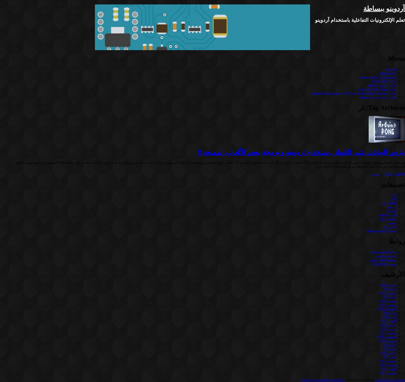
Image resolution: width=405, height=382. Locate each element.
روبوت (392, 222)
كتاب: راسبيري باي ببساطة (378, 97)
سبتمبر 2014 (388, 333)
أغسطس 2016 (387, 309)
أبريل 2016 (389, 317)
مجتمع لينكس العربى (382, 260)
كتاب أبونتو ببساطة (383, 252)
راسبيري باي (388, 218)
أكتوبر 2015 (389, 321)
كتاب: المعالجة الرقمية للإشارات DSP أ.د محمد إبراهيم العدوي (354, 93)
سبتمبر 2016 (388, 305)
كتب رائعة (390, 226)
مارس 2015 (388, 325)
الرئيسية (391, 69)
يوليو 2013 (390, 345)
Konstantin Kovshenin (390, 380)
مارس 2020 (388, 285)
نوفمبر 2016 (388, 301)
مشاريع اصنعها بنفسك (381, 230)
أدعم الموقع (388, 73)
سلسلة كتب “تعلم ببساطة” (378, 77)
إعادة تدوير (389, 202)
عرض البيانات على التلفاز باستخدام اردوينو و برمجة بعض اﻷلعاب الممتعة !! (301, 152)
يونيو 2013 (390, 349)
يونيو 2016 (390, 313)
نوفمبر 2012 (388, 365)
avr (394, 194)
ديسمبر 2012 (388, 361)
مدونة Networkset (384, 264)
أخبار (393, 198)
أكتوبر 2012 (389, 369)
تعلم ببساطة (388, 214)
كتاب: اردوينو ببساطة (382, 85)
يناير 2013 (390, 357)
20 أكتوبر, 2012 (394, 174)
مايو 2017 (390, 297)
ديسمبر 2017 (388, 293)
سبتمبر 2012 (388, 373)
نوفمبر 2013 (388, 341)
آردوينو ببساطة (384, 8)
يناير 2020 (390, 289)
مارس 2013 (388, 353)
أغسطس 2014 (387, 337)
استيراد (392, 210)
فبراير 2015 (389, 329)
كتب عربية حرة (386, 256)
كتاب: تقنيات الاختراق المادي (377, 89)
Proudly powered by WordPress (323, 380)
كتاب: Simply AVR (384, 81)
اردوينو (375, 174)
